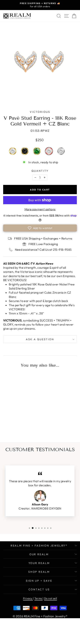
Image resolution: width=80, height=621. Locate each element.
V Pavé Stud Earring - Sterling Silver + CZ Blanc (61, 151)
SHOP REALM (39, 571)
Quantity (39, 170)
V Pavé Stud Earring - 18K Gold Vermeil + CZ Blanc (12, 151)
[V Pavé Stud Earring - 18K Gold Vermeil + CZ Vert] (23, 425)
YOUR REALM (39, 563)
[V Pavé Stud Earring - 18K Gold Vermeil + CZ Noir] (17, 425)
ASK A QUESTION (40, 339)
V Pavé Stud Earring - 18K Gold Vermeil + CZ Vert (37, 151)
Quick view (17, 397)
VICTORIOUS (40, 112)
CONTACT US (39, 589)
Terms (38, 598)
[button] (40, 228)
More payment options (40, 209)
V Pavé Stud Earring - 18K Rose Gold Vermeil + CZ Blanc (49, 151)
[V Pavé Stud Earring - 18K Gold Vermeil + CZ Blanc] (11, 425)
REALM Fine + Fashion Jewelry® (39, 545)
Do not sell (50, 598)
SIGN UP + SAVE (39, 580)
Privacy (28, 598)
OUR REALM (39, 554)
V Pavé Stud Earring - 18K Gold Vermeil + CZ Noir (24, 151)
